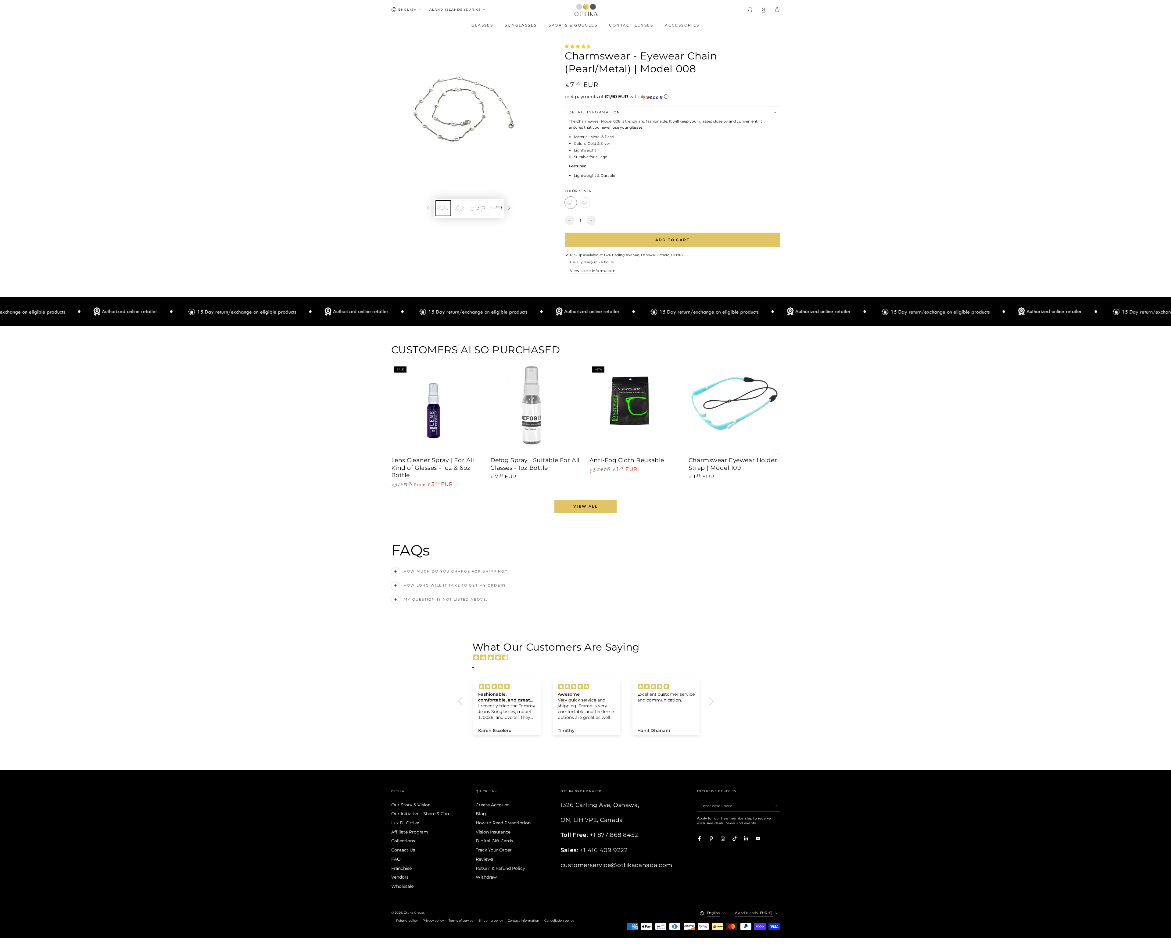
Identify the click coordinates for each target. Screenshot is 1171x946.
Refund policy (406, 921)
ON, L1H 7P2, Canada (591, 819)
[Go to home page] (586, 10)
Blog (481, 813)
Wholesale (402, 886)
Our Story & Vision (411, 804)
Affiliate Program (409, 832)
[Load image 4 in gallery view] (494, 208)
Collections (403, 840)
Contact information (523, 921)
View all (585, 506)
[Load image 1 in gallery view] (443, 208)
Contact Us (403, 850)
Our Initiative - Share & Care (420, 813)
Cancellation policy (559, 921)
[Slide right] (509, 208)
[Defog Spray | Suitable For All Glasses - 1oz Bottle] (536, 409)
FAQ (396, 859)
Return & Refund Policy (500, 868)
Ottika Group (414, 913)
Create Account (492, 804)
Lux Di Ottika (405, 822)
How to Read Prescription (503, 822)
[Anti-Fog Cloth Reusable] (635, 409)
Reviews (484, 859)
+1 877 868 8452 (614, 834)
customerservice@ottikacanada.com (616, 865)
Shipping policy (490, 921)
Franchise (401, 868)
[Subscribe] (777, 806)
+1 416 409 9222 (604, 850)
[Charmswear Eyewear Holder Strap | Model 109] (734, 409)
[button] (750, 9)
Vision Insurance (493, 832)
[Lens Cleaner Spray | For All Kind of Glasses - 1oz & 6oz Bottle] (437, 409)
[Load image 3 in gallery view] (477, 208)
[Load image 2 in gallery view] (460, 208)
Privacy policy (433, 921)
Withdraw (486, 877)
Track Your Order (494, 850)
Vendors (400, 877)
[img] (588, 658)
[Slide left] (428, 208)
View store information (592, 270)
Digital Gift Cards (494, 840)
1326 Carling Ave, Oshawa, (599, 805)
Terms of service (461, 921)
